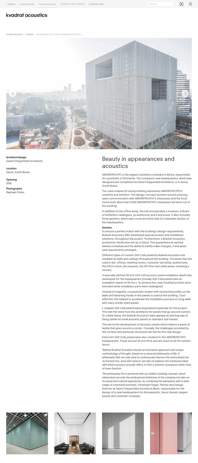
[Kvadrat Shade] (27, 4)
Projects (30, 34)
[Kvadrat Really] (96, 4)
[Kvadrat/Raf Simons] (72, 4)
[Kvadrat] (11, 4)
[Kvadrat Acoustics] (47, 4)
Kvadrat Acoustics (14, 34)
